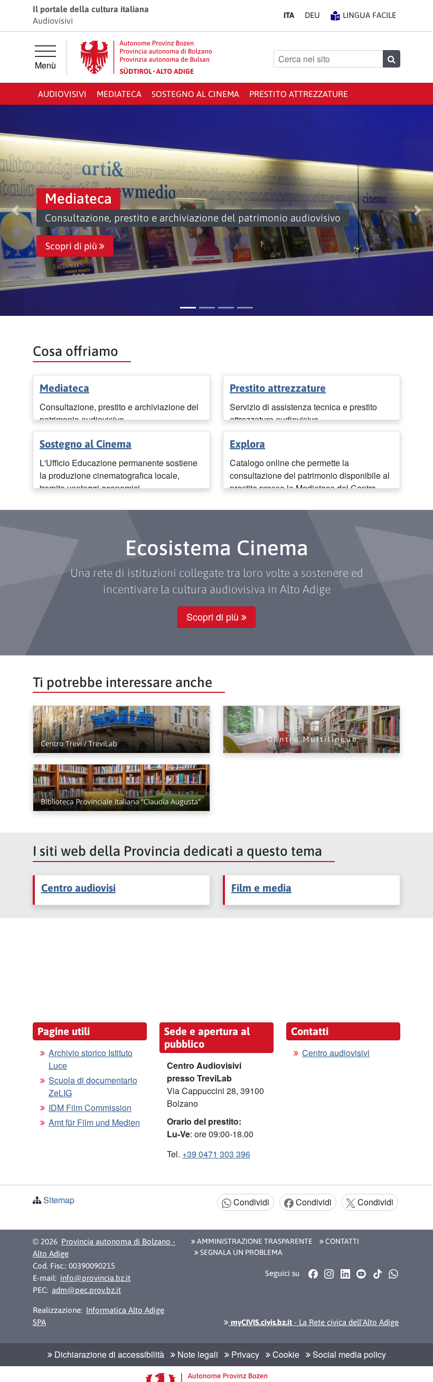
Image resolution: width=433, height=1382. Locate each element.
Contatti (341, 1241)
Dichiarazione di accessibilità (108, 1354)
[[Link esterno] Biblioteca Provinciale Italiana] (121, 788)
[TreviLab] (121, 729)
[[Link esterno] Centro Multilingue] (311, 729)
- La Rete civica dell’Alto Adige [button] (314, 1322)
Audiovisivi (62, 94)
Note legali (196, 1354)
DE (312, 15)
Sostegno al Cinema (195, 94)
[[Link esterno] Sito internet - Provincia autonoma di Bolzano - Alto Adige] (146, 57)
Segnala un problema (241, 1252)
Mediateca (119, 94)
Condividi (250, 1202)
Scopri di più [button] (72, 246)
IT (289, 15)
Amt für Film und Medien (94, 1122)
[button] (15, 210)
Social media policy (348, 1354)
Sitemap (58, 1200)
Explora (247, 444)
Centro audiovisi (78, 888)
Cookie (284, 1354)
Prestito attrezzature (298, 94)
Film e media (261, 888)
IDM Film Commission (90, 1107)
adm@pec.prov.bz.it (86, 1290)
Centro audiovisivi (336, 1053)
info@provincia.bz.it (95, 1277)
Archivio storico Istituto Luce (91, 1059)
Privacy (244, 1354)
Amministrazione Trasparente (254, 1241)
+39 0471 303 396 (216, 1154)
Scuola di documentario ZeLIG (93, 1086)
